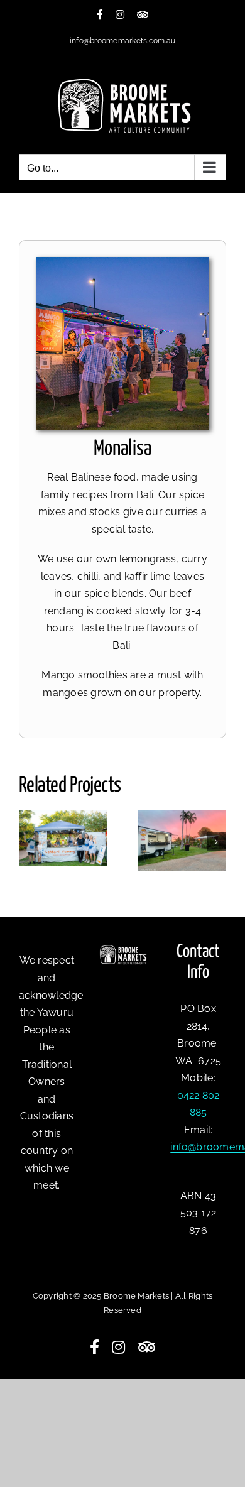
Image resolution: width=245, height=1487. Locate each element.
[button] (28, 841)
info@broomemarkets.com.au (122, 40)
